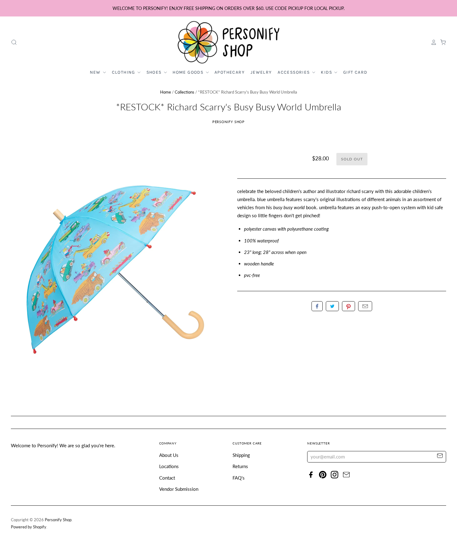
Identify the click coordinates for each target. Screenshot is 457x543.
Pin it (348, 306)
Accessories (294, 72)
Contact (167, 478)
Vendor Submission (178, 489)
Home (165, 92)
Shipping (241, 455)
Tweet (332, 306)
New (96, 72)
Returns (240, 466)
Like (317, 306)
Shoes (154, 72)
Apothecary (230, 72)
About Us (168, 455)
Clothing (124, 72)
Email (365, 306)
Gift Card (355, 72)
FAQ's (239, 478)
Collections (184, 92)
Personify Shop (228, 122)
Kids (327, 72)
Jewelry (261, 72)
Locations (169, 466)
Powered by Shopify (28, 526)
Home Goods (189, 72)
